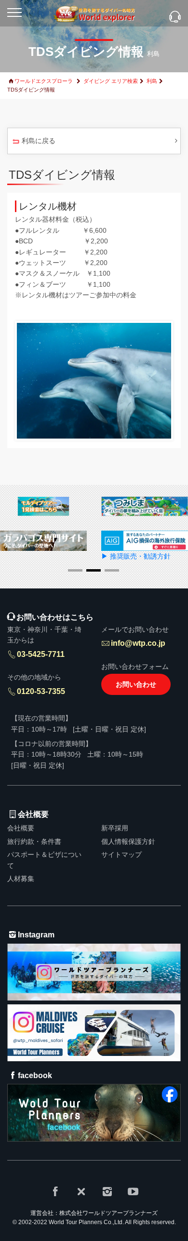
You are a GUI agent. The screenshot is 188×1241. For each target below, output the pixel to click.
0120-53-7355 (41, 691)
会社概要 (20, 828)
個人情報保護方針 (128, 841)
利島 (152, 81)
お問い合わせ (136, 684)
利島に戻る (38, 141)
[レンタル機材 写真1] (94, 380)
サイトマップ (121, 854)
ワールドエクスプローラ (43, 81)
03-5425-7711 (41, 654)
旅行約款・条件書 (34, 841)
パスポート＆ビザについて (44, 860)
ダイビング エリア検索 (110, 81)
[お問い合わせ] (175, 17)
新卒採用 (114, 828)
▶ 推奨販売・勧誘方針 (136, 556)
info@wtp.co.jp (138, 643)
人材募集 (20, 878)
